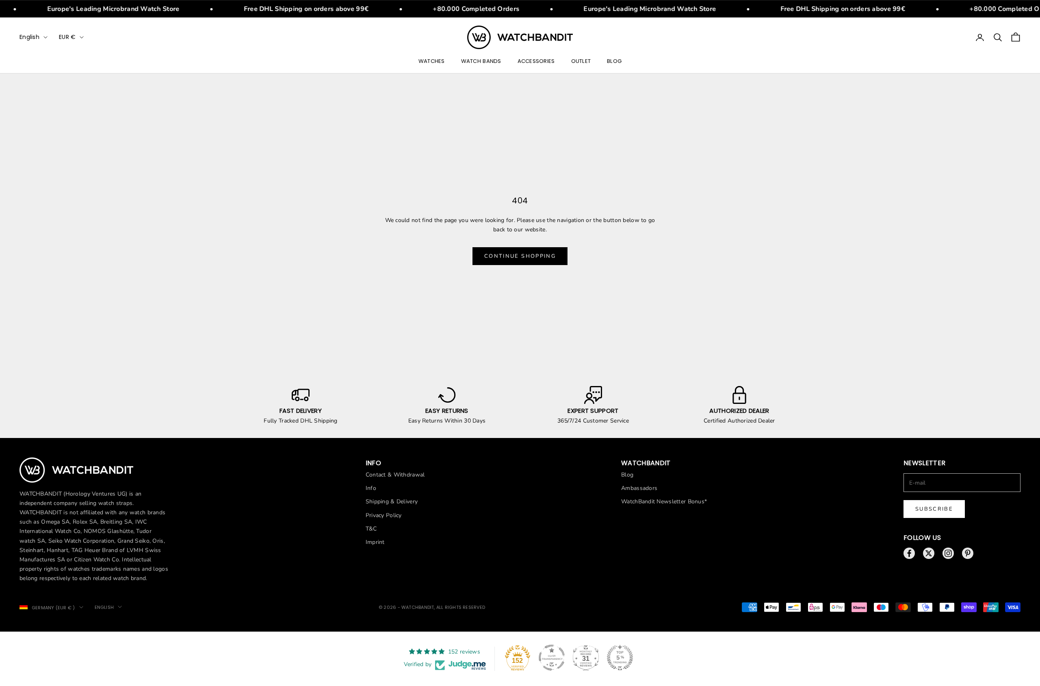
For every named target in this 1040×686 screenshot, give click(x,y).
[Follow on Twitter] (928, 553)
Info (371, 488)
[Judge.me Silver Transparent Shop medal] (552, 658)
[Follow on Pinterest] (967, 553)
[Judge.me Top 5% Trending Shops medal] (620, 658)
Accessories (536, 61)
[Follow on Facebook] (909, 553)
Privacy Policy (384, 515)
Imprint (375, 542)
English (29, 37)
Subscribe (934, 509)
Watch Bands (481, 61)
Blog (614, 61)
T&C (371, 529)
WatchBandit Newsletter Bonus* (664, 501)
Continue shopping (520, 256)
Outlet (581, 61)
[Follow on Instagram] (948, 553)
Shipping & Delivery (392, 501)
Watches (431, 61)
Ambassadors (639, 488)
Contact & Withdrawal (395, 475)
